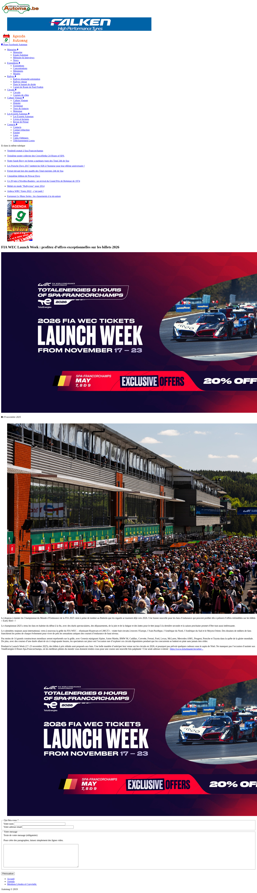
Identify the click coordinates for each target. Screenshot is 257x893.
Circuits (11, 89)
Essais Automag (20, 55)
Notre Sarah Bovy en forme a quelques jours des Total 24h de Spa (38, 161)
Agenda (11, 881)
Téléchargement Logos (24, 140)
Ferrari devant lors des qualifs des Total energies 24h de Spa (35, 171)
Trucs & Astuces (21, 108)
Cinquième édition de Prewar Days (23, 176)
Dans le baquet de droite (24, 84)
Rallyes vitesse (20, 81)
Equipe (16, 132)
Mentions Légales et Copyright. (22, 884)
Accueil (10, 879)
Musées (16, 73)
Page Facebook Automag (15, 44)
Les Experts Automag (17, 114)
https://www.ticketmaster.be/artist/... (186, 649)
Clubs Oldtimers (20, 138)
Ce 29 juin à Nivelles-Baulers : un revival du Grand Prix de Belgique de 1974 (43, 181)
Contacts (11, 124)
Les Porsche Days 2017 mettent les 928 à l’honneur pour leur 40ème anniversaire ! (46, 166)
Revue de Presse (21, 122)
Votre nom (8, 824)
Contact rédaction (21, 130)
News (16, 60)
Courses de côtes (21, 95)
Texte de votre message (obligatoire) (20, 835)
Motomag (17, 111)
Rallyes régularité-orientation (26, 79)
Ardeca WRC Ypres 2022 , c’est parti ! (25, 191)
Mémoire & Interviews (23, 57)
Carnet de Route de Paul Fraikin (28, 87)
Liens (15, 135)
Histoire (17, 103)
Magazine (12, 49)
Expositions (13, 63)
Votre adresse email (13, 827)
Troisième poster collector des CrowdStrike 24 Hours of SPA (35, 155)
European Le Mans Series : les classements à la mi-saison (34, 196)
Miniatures (18, 71)
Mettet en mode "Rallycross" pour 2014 (25, 186)
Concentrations (20, 68)
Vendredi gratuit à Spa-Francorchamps (25, 150)
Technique (18, 106)
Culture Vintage (15, 97)
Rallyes (11, 76)
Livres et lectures (21, 119)
